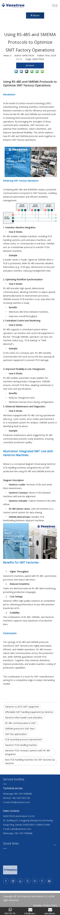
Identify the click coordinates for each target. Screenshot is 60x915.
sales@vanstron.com (21, 827)
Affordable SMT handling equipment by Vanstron (29, 712)
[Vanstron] (10, 868)
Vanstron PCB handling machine (21, 745)
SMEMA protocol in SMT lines (20, 728)
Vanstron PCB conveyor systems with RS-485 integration (27, 752)
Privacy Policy (50, 903)
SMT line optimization (16, 734)
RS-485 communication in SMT (20, 723)
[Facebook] (6, 879)
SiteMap (37, 903)
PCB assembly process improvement (23, 739)
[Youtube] (20, 879)
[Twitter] (27, 879)
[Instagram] (49, 879)
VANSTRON (38, 59)
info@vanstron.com (20, 800)
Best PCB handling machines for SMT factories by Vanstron (30, 761)
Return (36, 15)
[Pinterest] (42, 879)
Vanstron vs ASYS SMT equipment (22, 706)
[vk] (35, 879)
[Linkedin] (13, 879)
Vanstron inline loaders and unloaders (23, 717)
